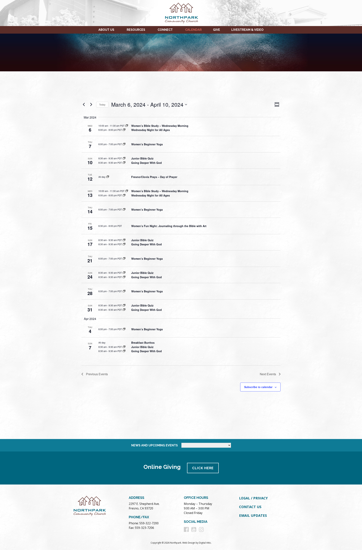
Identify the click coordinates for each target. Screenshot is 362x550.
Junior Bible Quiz (142, 158)
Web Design (188, 542)
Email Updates (253, 515)
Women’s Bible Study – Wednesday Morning (159, 126)
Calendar (193, 30)
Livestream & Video (247, 30)
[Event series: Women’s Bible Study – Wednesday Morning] (126, 125)
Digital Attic (205, 542)
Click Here (203, 468)
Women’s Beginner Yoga (147, 144)
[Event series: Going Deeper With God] (124, 162)
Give (216, 30)
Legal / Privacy (253, 498)
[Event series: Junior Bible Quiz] (124, 158)
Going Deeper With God (146, 163)
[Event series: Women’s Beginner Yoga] (124, 144)
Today (102, 104)
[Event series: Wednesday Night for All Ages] (124, 129)
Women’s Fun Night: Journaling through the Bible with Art (168, 226)
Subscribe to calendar (258, 387)
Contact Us (250, 507)
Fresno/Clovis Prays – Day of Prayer (154, 177)
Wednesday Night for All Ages (150, 130)
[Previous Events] (83, 104)
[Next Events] (91, 104)
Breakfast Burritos (143, 342)
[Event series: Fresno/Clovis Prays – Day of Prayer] (107, 176)
